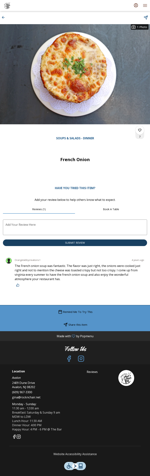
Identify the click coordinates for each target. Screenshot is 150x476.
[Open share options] (146, 17)
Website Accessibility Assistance (75, 454)
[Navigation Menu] (145, 5)
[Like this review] (19, 285)
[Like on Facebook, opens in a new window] (69, 359)
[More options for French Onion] (139, 130)
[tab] (39, 209)
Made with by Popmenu (48, 336)
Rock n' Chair (126, 378)
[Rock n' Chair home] (19, 5)
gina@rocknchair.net (26, 397)
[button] (4, 17)
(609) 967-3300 (22, 392)
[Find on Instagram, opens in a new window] (81, 359)
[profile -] (136, 5)
